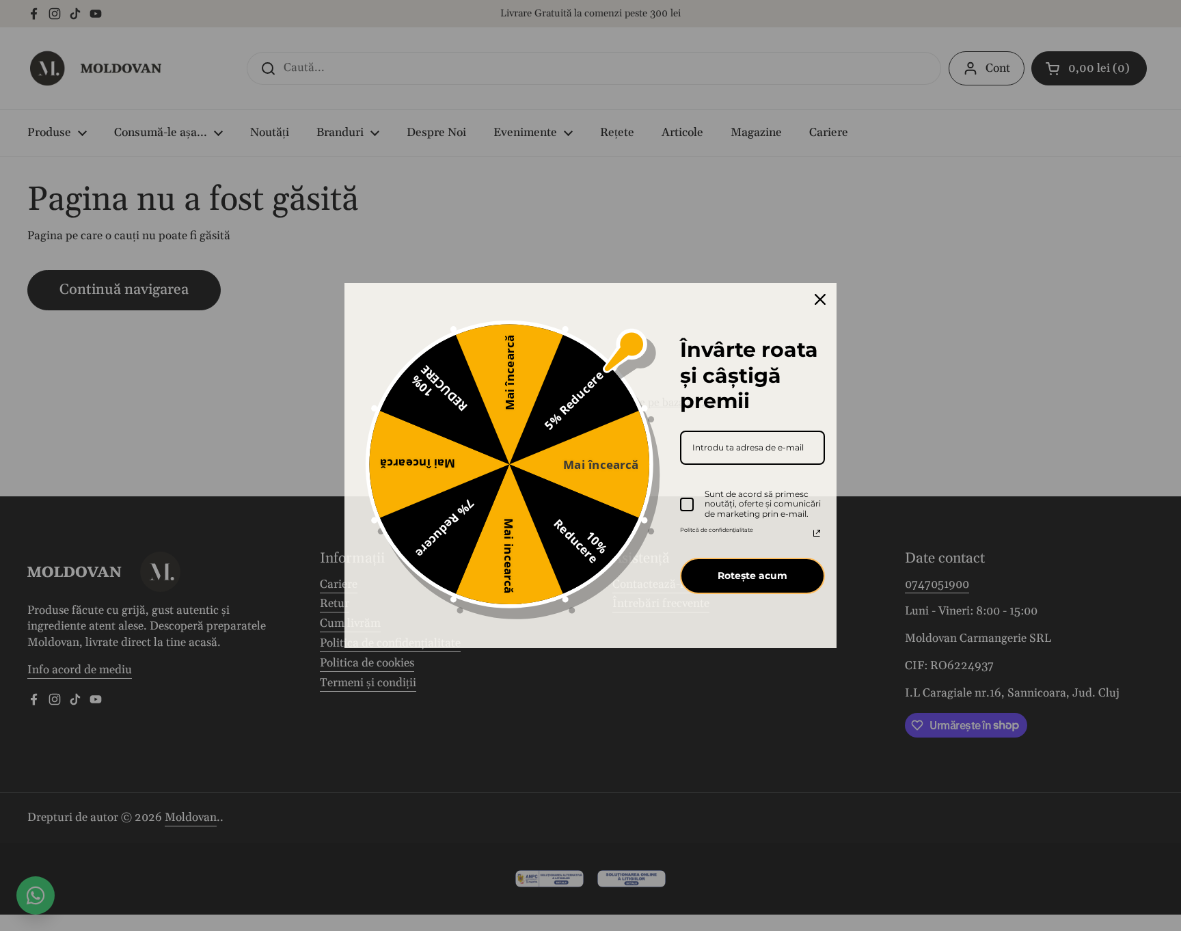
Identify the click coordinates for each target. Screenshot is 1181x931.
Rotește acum (752, 575)
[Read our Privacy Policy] (817, 533)
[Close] (820, 299)
